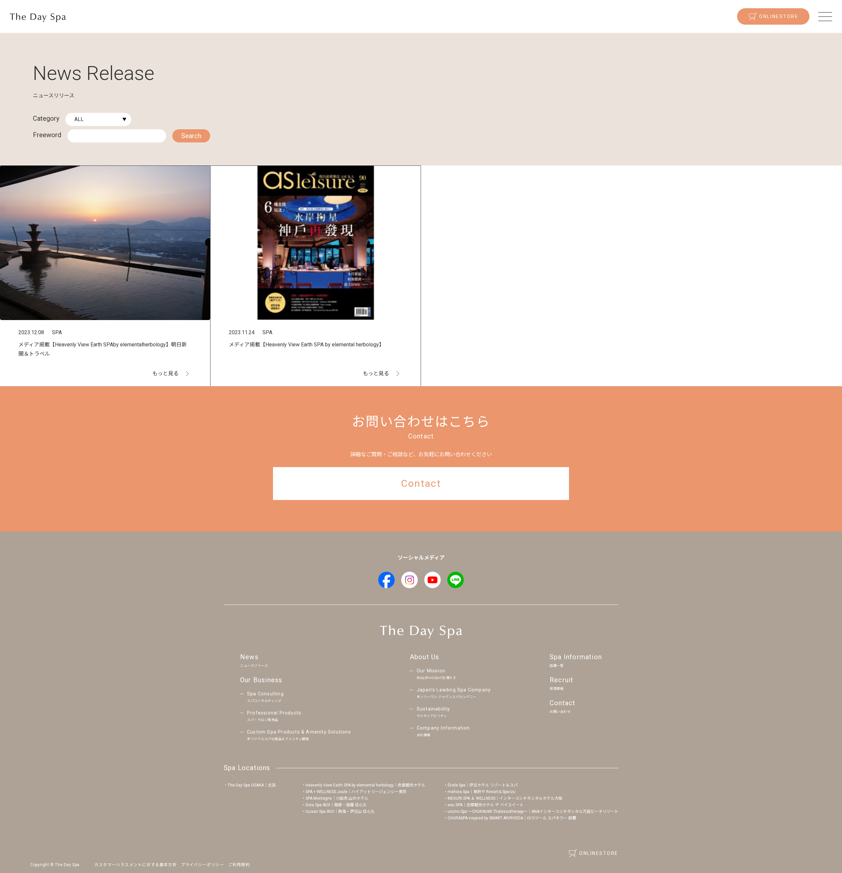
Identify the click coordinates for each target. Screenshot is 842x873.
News (254, 660)
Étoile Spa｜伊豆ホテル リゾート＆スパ (483, 785)
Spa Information (576, 660)
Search (191, 136)
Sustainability (433, 712)
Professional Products (274, 716)
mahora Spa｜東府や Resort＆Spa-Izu (481, 791)
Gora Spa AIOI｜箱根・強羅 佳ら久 (336, 805)
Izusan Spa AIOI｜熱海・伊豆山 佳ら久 (340, 811)
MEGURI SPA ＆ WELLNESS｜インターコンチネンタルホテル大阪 (505, 798)
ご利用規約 (239, 864)
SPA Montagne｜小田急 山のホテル (337, 798)
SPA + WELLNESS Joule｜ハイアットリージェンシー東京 (356, 791)
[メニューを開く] (825, 16)
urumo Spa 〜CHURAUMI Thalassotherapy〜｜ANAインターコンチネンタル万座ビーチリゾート (533, 811)
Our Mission (437, 674)
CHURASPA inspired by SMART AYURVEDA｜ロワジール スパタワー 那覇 (512, 818)
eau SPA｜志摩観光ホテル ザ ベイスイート (486, 805)
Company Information (443, 731)
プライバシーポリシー (202, 864)
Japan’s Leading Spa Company (454, 693)
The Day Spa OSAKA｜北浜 (252, 785)
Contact (562, 706)
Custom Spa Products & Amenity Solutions (299, 735)
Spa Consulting (265, 697)
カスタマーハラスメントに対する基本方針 (135, 864)
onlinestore (778, 16)
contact (421, 483)
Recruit (561, 683)
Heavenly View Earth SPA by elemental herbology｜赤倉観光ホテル (365, 785)
